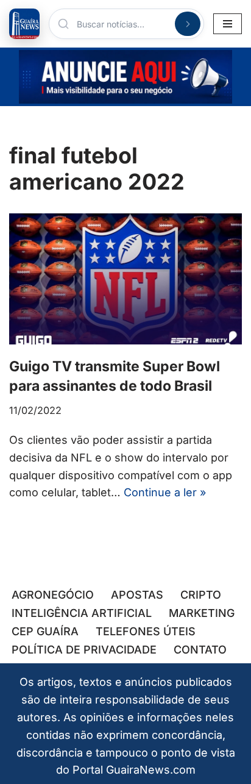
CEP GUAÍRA (45, 631)
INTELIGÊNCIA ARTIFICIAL (82, 613)
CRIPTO (200, 594)
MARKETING (202, 613)
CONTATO (200, 649)
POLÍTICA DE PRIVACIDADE (84, 649)
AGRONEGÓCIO (53, 594)
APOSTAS (137, 594)
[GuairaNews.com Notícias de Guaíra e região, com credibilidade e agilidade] (24, 24)
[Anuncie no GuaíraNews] (125, 77)
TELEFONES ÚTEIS (146, 631)
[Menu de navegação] (227, 23)
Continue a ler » (165, 492)
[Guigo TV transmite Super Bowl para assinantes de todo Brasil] (125, 278)
